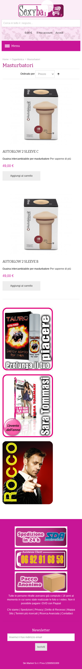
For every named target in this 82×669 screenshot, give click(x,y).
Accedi (59, 32)
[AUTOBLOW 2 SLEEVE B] (41, 224)
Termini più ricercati (26, 613)
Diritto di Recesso (55, 609)
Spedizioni (27, 609)
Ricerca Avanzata (50, 613)
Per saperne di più (60, 158)
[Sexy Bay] (41, 10)
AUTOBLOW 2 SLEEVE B (20, 262)
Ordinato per (27, 73)
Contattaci (67, 613)
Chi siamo (13, 609)
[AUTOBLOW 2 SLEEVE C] (41, 114)
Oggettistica (18, 59)
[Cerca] (76, 23)
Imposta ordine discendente (58, 74)
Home (6, 59)
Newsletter (41, 630)
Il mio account (44, 32)
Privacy (39, 609)
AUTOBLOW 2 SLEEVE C (20, 152)
